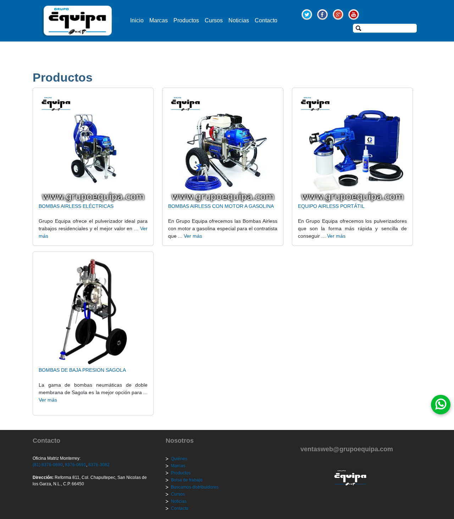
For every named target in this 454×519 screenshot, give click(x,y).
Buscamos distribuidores (194, 487)
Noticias (238, 20)
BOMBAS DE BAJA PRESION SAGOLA (82, 370)
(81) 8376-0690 (48, 464)
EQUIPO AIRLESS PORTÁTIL (331, 206)
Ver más (193, 236)
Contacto (266, 20)
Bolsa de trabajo (187, 479)
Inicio (137, 20)
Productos (186, 20)
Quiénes (179, 458)
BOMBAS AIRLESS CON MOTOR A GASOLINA (221, 206)
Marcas (158, 20)
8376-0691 (75, 464)
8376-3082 (98, 464)
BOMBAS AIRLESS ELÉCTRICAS (76, 206)
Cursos (214, 20)
